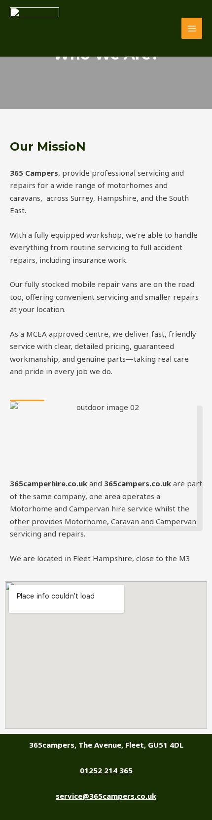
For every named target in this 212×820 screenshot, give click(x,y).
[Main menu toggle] (192, 28)
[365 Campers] (34, 28)
